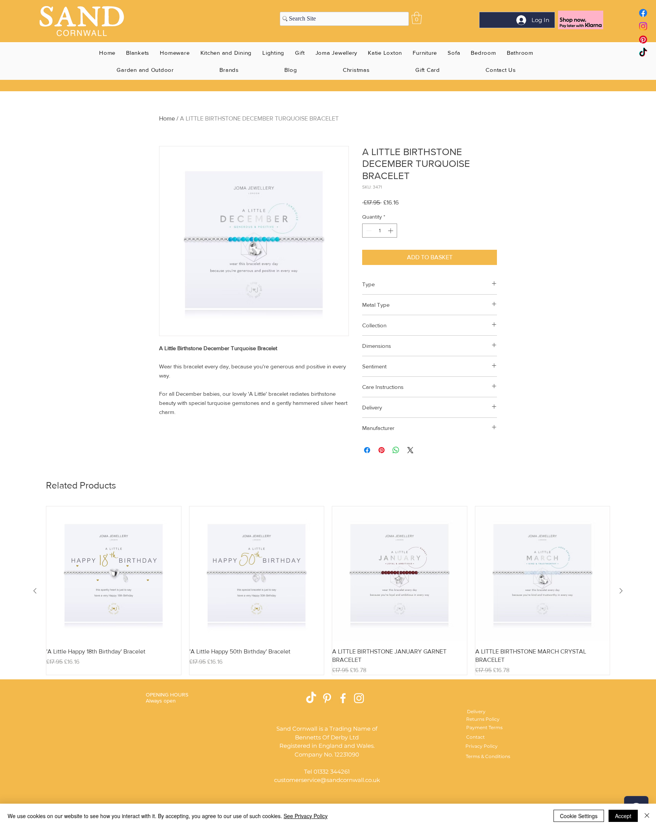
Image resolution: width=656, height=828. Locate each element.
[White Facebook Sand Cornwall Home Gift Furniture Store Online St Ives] (343, 698)
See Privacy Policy (306, 816)
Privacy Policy (481, 746)
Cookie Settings (579, 816)
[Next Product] (621, 590)
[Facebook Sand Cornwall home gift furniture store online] (643, 13)
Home (167, 118)
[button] (417, 18)
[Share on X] (410, 450)
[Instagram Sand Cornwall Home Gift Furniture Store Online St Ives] (359, 698)
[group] (328, 591)
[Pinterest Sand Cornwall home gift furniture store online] (643, 39)
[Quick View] (113, 573)
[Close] (646, 816)
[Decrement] (368, 230)
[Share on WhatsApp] (396, 450)
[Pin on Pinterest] (381, 450)
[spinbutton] (379, 230)
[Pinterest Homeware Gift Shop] (327, 698)
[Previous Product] (34, 590)
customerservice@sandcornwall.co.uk (327, 780)
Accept (623, 816)
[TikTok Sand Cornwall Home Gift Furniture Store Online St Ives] (311, 698)
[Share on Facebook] (367, 450)
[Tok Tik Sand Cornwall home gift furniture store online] (643, 53)
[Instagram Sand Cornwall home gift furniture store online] (643, 26)
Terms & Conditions (488, 756)
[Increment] (391, 230)
